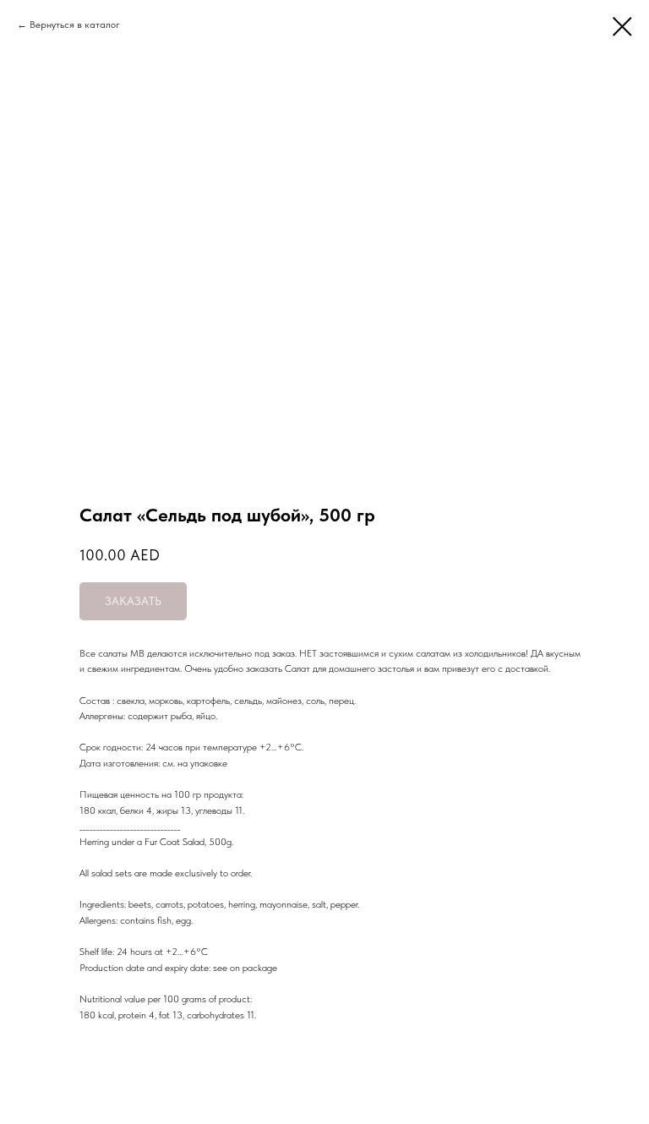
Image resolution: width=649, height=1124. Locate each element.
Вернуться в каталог (75, 24)
